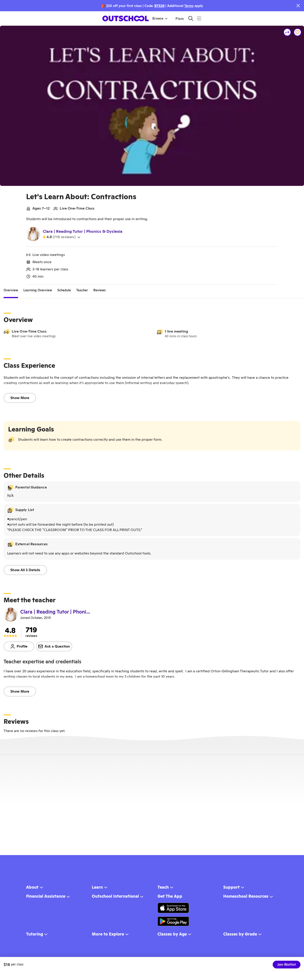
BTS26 (159, 6)
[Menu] (199, 18)
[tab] (11, 290)
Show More (19, 397)
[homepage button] (125, 18)
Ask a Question (57, 646)
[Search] (191, 18)
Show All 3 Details (25, 570)
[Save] (297, 32)
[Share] (287, 32)
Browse (157, 18)
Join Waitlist (286, 965)
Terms (189, 6)
